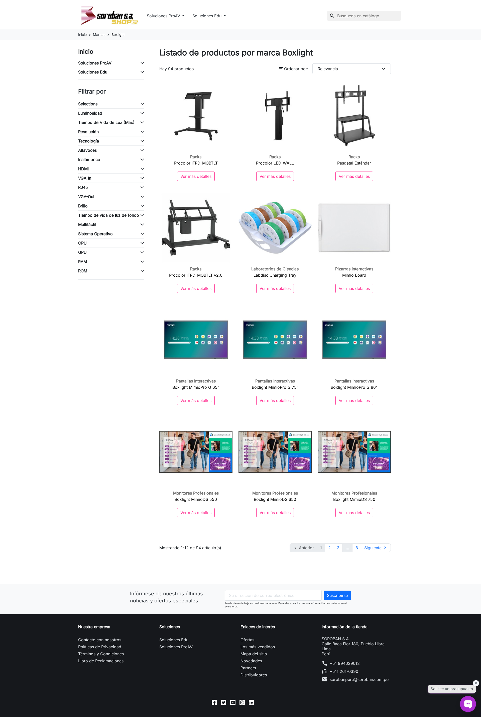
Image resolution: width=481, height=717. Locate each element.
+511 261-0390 (344, 671)
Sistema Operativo (95, 233)
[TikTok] (260, 702)
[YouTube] (232, 702)
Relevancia (352, 69)
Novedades (251, 660)
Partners (248, 667)
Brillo (83, 205)
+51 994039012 (345, 663)
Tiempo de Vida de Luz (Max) (106, 122)
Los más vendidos (258, 646)
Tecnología (88, 140)
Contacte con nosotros (99, 639)
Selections (87, 103)
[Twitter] (223, 702)
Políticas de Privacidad (99, 646)
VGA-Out (86, 196)
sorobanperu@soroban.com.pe (359, 679)
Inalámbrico (89, 159)
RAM (82, 261)
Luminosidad (90, 113)
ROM (82, 270)
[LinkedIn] (251, 702)
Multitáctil (87, 224)
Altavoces (87, 150)
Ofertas (247, 639)
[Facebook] (214, 702)
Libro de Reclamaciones (101, 660)
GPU (82, 252)
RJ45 (83, 187)
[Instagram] (242, 702)
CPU (82, 243)
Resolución (88, 131)
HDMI (83, 168)
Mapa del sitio (254, 653)
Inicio (85, 51)
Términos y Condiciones (101, 653)
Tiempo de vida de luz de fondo (108, 215)
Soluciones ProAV (164, 15)
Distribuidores (254, 674)
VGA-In (84, 178)
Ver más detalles (195, 176)
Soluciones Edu (207, 15)
